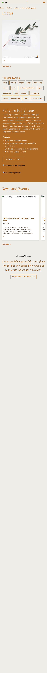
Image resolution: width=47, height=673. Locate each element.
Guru (40, 88)
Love (16, 93)
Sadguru (24, 93)
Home (2, 8)
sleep (5, 82)
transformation (37, 98)
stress (5, 98)
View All (5, 66)
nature (26, 98)
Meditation (7, 93)
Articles (17, 8)
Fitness (5, 88)
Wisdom (9, 8)
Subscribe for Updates (23, 277)
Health (14, 88)
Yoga (29, 82)
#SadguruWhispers (23, 256)
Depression (15, 98)
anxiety (13, 82)
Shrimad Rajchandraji (28, 88)
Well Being (38, 82)
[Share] (4, 60)
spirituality (35, 93)
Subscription (13, 159)
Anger (21, 82)
